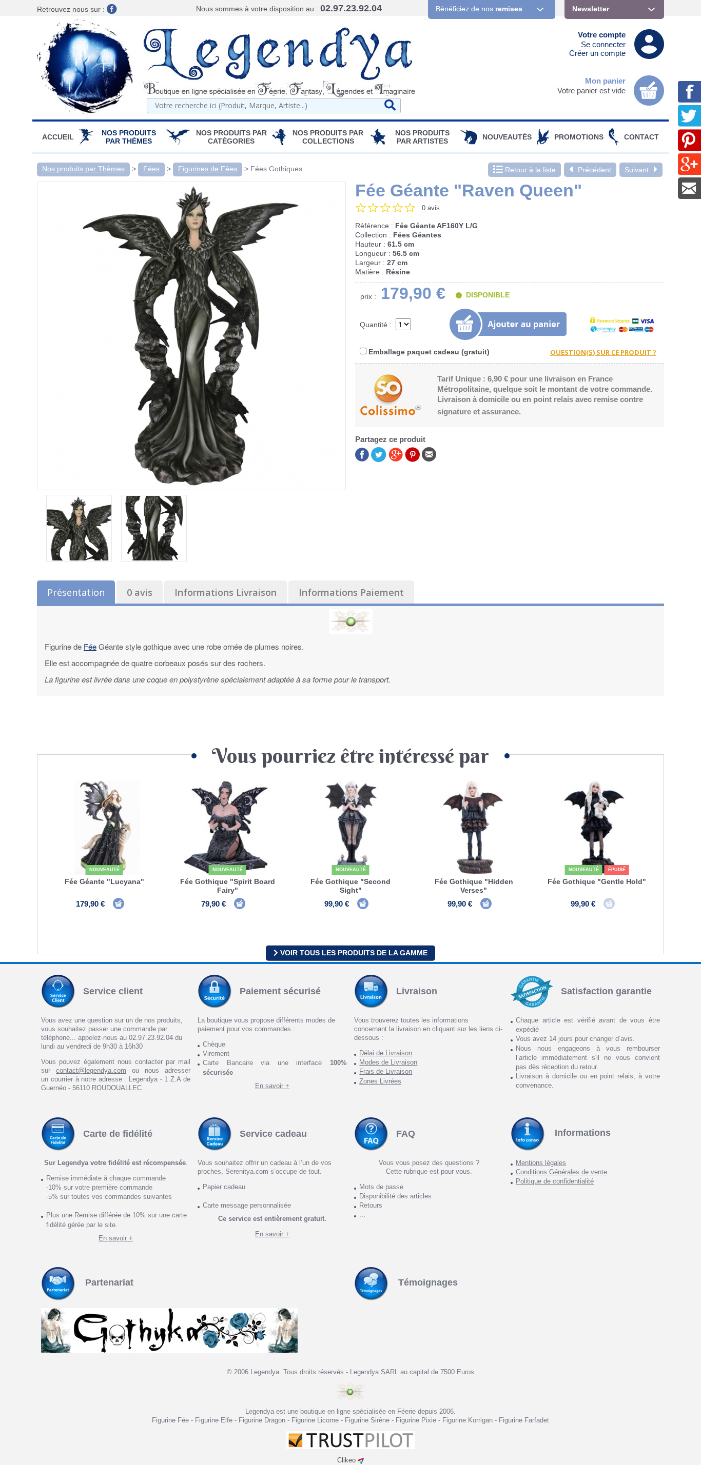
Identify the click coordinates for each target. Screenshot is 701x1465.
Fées (151, 169)
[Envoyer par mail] (429, 453)
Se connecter (603, 44)
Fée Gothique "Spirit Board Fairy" (227, 885)
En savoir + (272, 1086)
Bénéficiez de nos (479, 9)
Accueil (58, 137)
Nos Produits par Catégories (231, 137)
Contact (641, 137)
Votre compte (602, 34)
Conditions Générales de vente (561, 1172)
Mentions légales (541, 1163)
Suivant (637, 170)
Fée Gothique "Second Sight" (350, 885)
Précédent (594, 170)
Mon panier (605, 80)
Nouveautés (507, 137)
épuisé (617, 869)
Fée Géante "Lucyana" (104, 881)
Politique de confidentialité (555, 1181)
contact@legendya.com (91, 1070)
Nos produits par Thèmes (129, 137)
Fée (90, 646)
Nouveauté (104, 869)
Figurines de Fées (207, 169)
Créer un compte (597, 53)
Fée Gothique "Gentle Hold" (597, 881)
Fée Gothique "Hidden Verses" (474, 885)
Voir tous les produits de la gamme (352, 953)
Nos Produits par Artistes (422, 137)
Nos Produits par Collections (328, 137)
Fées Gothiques (276, 169)
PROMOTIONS (578, 137)
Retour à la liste (529, 170)
